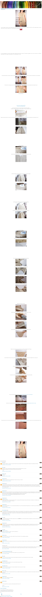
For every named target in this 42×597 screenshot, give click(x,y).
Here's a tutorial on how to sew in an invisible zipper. (26, 394)
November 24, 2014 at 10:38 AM (6, 471)
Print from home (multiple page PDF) (21, 105)
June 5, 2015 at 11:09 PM (5, 553)
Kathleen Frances (5, 499)
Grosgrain (3, 478)
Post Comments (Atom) (7, 595)
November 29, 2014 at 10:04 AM (6, 495)
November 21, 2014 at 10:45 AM (6, 464)
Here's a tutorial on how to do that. (25, 420)
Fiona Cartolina (4, 510)
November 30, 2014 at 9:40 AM (6, 507)
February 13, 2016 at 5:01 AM (6, 563)
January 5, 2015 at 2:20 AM (5, 537)
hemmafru (3, 483)
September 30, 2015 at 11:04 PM (6, 558)
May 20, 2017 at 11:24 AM (5, 586)
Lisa (2, 517)
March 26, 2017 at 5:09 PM (5, 578)
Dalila (3, 462)
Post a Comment (3, 588)
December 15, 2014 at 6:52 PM (6, 520)
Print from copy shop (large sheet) (21, 106)
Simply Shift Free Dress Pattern (8, 8)
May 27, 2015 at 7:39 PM (5, 548)
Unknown (3, 535)
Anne (3, 467)
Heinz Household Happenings (6, 551)
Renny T (3, 570)
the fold (27, 117)
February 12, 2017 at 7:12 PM (6, 573)
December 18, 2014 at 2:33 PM (6, 532)
